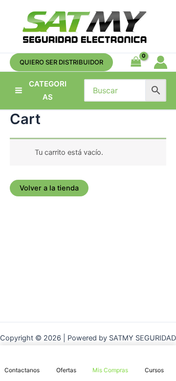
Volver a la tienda (49, 188)
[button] (61, 62)
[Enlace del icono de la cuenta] (161, 62)
